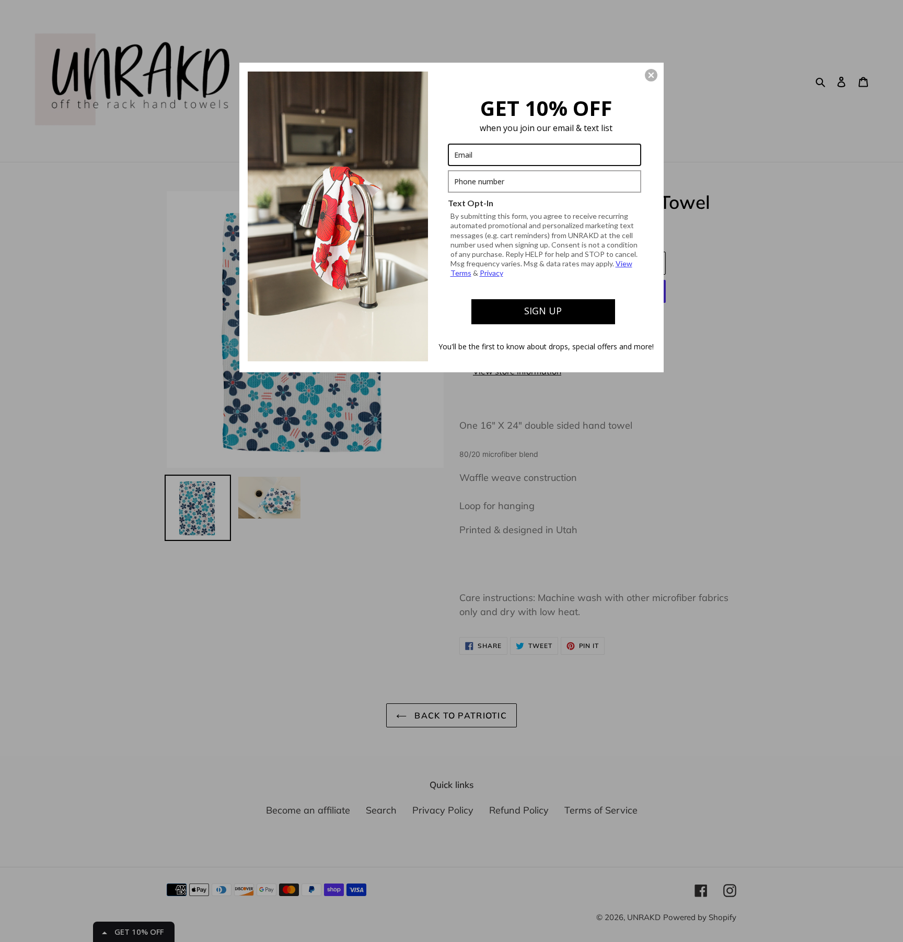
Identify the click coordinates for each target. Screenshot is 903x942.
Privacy (491, 272)
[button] (651, 75)
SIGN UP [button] (543, 310)
